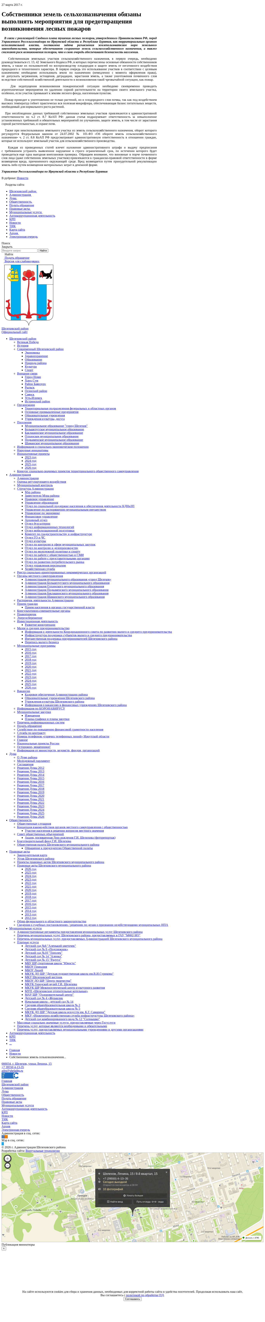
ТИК (12, 1040)
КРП (12, 1036)
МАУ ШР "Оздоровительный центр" (49, 994)
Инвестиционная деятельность (37, 621)
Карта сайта (9, 1122)
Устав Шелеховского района (35, 858)
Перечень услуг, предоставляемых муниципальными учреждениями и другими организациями (80, 1029)
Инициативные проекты (33, 453)
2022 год (30, 673)
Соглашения (25, 764)
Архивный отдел (36, 520)
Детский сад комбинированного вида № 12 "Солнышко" (62, 1019)
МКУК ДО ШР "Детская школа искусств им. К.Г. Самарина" (65, 1012)
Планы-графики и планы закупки (47, 719)
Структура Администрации (35, 488)
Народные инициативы (32, 450)
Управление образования (41, 502)
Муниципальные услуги (25, 928)
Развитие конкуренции (40, 624)
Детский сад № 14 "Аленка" (43, 956)
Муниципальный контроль (35, 485)
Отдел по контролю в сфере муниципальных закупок (60, 544)
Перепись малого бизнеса (42, 642)
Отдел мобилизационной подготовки (49, 530)
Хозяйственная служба (40, 569)
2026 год (30, 467)
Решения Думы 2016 (30, 781)
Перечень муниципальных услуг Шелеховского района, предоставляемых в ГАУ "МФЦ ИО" (78, 935)
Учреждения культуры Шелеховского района (54, 701)
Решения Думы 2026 (30, 816)
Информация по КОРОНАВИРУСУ (41, 708)
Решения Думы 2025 (30, 813)
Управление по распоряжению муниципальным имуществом (65, 509)
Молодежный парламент (33, 760)
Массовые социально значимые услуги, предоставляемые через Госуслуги (66, 1022)
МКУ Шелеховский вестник (43, 977)
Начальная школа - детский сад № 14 (49, 1001)
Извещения (32, 715)
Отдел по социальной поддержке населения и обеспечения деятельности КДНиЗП (79, 506)
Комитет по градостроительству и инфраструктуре (58, 534)
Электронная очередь (16, 1129)
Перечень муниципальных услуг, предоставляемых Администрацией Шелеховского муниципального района (89, 938)
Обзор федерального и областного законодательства (51, 921)
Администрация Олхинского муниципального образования (64, 586)
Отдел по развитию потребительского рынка (54, 562)
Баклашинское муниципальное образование (54, 432)
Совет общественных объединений (40, 834)
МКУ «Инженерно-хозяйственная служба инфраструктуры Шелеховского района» (79, 1015)
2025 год (30, 464)
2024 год (30, 460)
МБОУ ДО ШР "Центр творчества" (48, 980)
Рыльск (30, 387)
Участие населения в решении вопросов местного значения (64, 830)
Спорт (29, 370)
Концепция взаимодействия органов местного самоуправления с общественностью (72, 827)
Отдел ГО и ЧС (35, 537)
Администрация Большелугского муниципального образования (67, 583)
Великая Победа (28, 342)
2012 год (30, 918)
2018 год (30, 659)
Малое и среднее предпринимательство (43, 628)
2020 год (30, 666)
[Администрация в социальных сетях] (3, 1136)
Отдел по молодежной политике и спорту (52, 551)
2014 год (30, 911)
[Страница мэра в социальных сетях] (3, 1143)
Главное (22, 740)
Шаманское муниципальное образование (52, 443)
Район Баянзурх (35, 384)
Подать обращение (29, 726)
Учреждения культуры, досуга (45, 419)
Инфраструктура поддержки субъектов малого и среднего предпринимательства (78, 635)
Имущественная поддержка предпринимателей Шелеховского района (71, 638)
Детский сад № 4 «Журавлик (44, 998)
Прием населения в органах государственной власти (60, 607)
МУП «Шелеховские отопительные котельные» (56, 991)
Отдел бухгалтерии (37, 523)
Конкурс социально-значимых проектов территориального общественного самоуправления (78, 471)
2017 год (30, 656)
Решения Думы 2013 (30, 771)
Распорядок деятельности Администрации (45, 600)
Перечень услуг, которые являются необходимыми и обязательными (62, 1026)
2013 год (30, 914)
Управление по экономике (42, 513)
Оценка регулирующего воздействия (41, 481)
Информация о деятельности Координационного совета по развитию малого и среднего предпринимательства (98, 631)
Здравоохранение (36, 356)
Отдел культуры (35, 541)
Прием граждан (27, 603)
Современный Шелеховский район (40, 349)
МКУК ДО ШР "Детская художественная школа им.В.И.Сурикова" (69, 973)
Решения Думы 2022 (30, 802)
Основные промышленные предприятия (51, 412)
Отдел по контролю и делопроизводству (51, 548)
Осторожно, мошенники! (33, 747)
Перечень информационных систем (40, 722)
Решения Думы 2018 (30, 788)
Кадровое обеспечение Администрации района (56, 694)
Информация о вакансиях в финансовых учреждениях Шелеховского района (76, 705)
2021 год (30, 670)
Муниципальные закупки (34, 712)
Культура (31, 366)
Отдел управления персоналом (45, 565)
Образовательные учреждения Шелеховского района (60, 698)
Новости (22, 178)
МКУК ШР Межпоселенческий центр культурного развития (65, 987)
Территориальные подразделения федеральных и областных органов (70, 408)
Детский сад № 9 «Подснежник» (46, 949)
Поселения (24, 422)
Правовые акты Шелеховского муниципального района (54, 865)
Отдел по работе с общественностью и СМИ (54, 555)
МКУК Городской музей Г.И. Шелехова (51, 984)
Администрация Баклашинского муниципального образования (66, 593)
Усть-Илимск (33, 398)
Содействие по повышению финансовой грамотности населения (60, 729)
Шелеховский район (22, 338)
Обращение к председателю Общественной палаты (59, 848)
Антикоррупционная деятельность (32, 1033)
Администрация (20, 474)
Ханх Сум (31, 380)
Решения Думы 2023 (30, 806)
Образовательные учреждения (45, 415)
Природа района (36, 363)
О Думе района (27, 757)
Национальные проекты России (38, 743)
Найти (43, 250)
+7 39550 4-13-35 (13, 1067)
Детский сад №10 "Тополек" (43, 952)
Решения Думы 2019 (30, 792)
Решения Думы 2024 (30, 809)
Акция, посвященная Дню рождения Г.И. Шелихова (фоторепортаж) (70, 837)
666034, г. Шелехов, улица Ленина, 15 (27, 1063)
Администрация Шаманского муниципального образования (65, 596)
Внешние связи (27, 373)
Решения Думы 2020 (30, 795)
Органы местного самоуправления (40, 576)
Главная (7, 1081)
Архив (6, 1126)
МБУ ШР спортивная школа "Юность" (50, 963)
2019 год (30, 663)
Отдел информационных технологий (49, 527)
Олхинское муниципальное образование (52, 436)
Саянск (29, 394)
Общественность (20, 820)
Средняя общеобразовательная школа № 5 (52, 1008)
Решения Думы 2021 (30, 799)
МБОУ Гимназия (36, 966)
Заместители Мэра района (42, 495)
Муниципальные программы (36, 645)
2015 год (30, 649)
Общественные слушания (34, 823)
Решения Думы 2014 (30, 774)
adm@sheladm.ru (12, 1070)
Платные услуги (28, 942)
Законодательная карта (32, 855)
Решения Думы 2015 (30, 778)
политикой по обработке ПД (145, 1295)
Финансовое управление (41, 516)
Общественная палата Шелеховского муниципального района (58, 844)
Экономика (32, 352)
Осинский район (36, 391)
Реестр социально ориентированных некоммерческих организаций (61, 572)
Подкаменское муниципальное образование (54, 439)
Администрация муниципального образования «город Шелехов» (68, 579)
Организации (26, 405)
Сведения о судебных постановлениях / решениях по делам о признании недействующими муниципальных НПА (92, 925)
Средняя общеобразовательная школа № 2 (52, 1005)
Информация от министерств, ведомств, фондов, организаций (58, 750)
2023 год (30, 457)
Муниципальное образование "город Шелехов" (56, 425)
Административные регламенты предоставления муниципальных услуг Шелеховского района (80, 931)
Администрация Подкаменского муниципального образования (66, 589)
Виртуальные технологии (43, 1150)
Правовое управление (39, 499)
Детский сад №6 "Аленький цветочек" (50, 945)
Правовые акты (19, 851)
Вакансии (23, 691)
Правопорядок (26, 614)
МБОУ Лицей (34, 970)
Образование (33, 359)
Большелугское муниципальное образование (54, 429)
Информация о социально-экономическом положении (53, 446)
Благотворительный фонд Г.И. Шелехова (44, 841)
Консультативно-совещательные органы (43, 610)
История (22, 345)
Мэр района (33, 492)
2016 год (30, 652)
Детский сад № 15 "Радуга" (43, 959)
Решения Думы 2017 (30, 785)
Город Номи (33, 377)
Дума (12, 754)
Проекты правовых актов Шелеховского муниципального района (60, 862)
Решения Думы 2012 (30, 767)
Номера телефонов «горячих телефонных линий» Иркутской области (63, 736)
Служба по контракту (31, 733)
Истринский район (37, 401)
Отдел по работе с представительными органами (57, 558)
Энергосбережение (29, 617)
